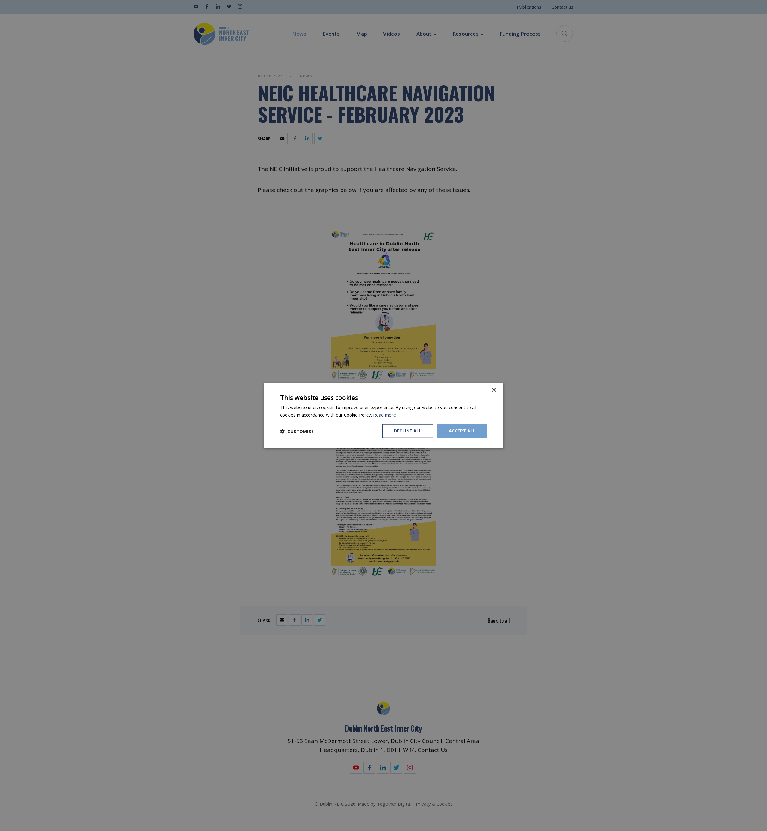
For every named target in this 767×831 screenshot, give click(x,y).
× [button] (493, 390)
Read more (384, 414)
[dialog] (383, 415)
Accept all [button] (462, 431)
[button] (297, 431)
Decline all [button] (408, 431)
